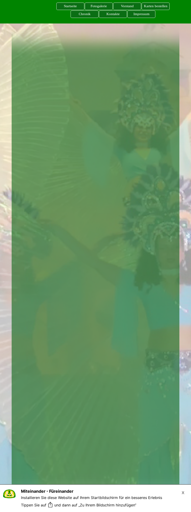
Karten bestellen (155, 6)
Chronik (85, 14)
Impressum (141, 14)
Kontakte (113, 14)
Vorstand (127, 6)
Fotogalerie (99, 6)
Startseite (70, 6)
